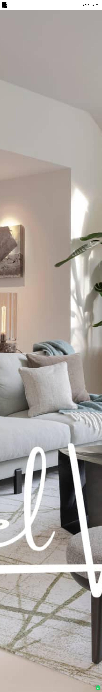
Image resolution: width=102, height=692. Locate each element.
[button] (98, 687)
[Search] (93, 5)
